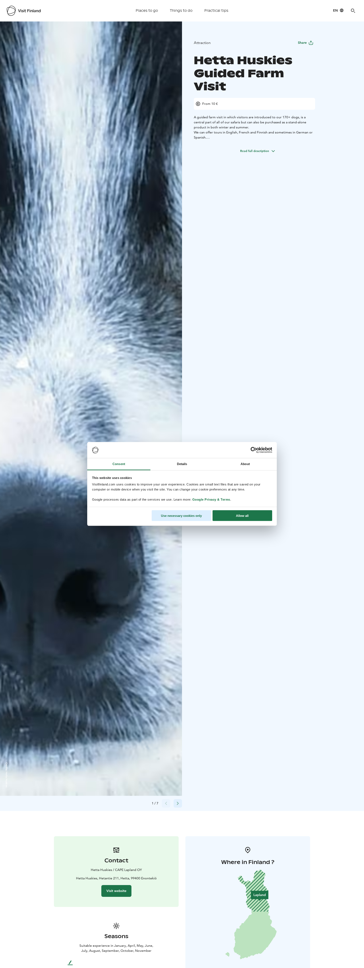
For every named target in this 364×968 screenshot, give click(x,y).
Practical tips (216, 10)
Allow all (242, 515)
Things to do (181, 10)
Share (302, 43)
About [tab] (245, 464)
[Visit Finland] (24, 11)
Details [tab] (182, 464)
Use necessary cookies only (181, 515)
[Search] (353, 11)
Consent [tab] (118, 464)
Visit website (116, 891)
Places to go (147, 10)
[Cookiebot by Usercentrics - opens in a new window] (253, 450)
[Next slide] (178, 803)
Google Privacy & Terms (211, 499)
